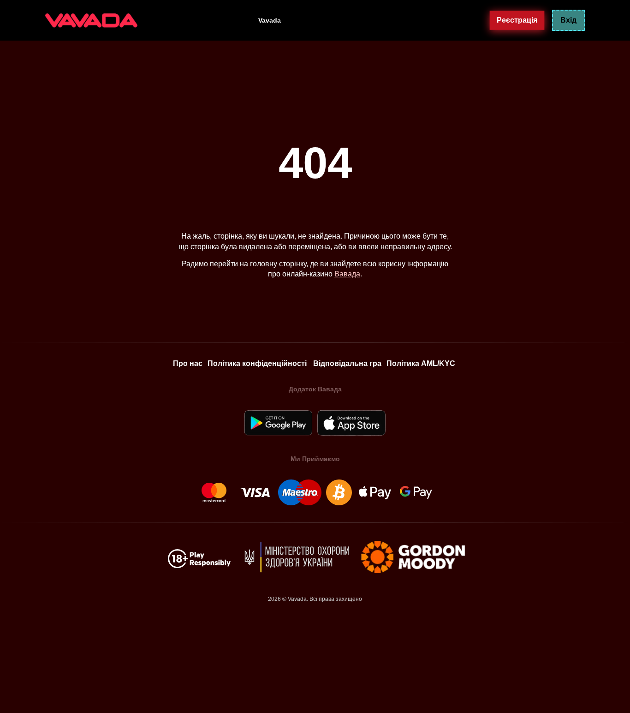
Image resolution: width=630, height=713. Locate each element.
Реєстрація (517, 20)
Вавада (347, 274)
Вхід (568, 20)
